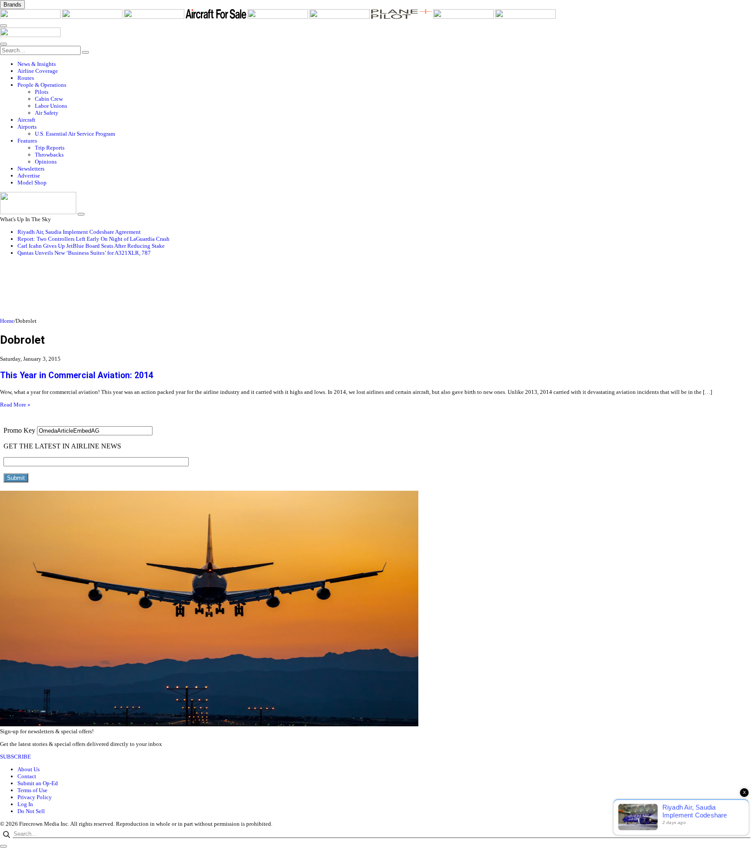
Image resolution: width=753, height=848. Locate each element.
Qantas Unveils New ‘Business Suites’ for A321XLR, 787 (84, 253)
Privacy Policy (34, 797)
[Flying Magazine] (93, 17)
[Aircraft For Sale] (217, 17)
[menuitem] (385, 64)
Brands (12, 4)
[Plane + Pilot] (402, 17)
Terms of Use (32, 790)
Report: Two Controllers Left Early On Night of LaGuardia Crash (93, 239)
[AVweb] (155, 17)
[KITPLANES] (340, 17)
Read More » (15, 404)
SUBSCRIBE (15, 756)
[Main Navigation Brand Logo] (30, 35)
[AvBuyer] (278, 17)
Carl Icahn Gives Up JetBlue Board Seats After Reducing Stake (91, 246)
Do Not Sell (31, 811)
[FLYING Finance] (525, 17)
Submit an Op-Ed (37, 783)
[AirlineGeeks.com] (31, 17)
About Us (28, 769)
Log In (25, 804)
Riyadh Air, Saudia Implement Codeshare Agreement (79, 232)
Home (7, 321)
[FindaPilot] (464, 17)
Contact (26, 776)
